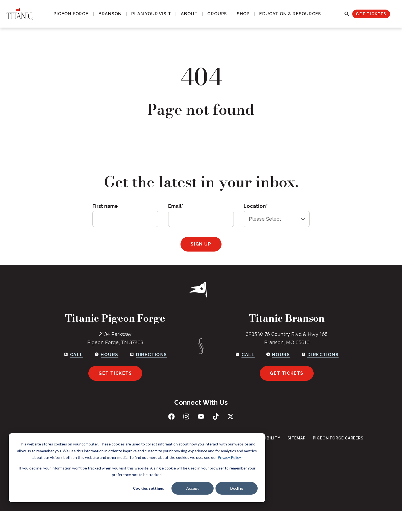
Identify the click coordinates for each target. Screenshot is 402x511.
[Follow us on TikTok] (215, 416)
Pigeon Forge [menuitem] (71, 13)
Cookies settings (148, 488)
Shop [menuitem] (243, 13)
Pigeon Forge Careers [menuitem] (338, 438)
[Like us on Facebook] (171, 416)
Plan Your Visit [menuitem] (151, 13)
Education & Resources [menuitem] (290, 13)
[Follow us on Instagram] (186, 416)
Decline (236, 488)
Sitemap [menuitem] (296, 438)
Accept (192, 488)
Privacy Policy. (229, 457)
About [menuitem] (189, 13)
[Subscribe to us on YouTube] (201, 416)
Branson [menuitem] (110, 13)
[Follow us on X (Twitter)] (230, 416)
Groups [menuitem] (217, 13)
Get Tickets (371, 14)
